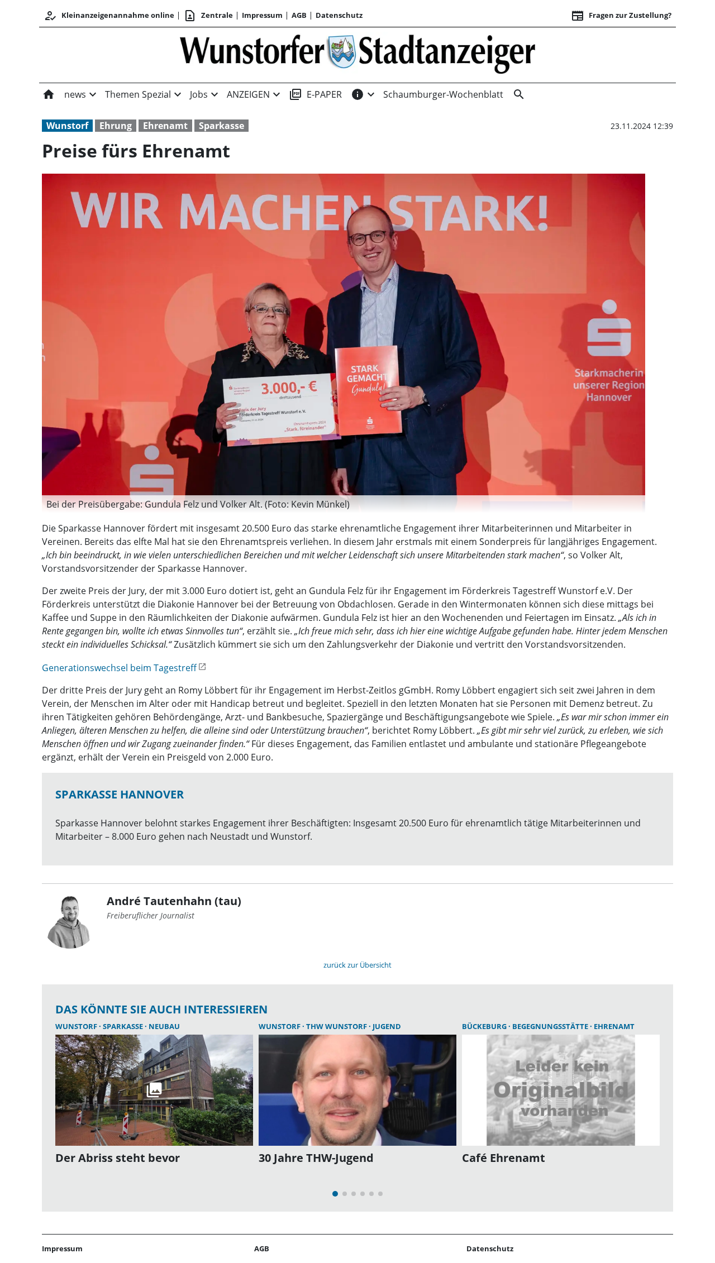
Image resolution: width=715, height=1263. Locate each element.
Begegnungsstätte (551, 1026)
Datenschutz (339, 15)
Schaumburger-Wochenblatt (443, 94)
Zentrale (208, 15)
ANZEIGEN (248, 94)
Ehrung (115, 125)
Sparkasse (221, 125)
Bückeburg (485, 1026)
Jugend (387, 1026)
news (75, 94)
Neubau (164, 1026)
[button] (343, 504)
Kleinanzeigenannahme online (109, 15)
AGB (299, 15)
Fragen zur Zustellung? (621, 15)
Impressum (262, 15)
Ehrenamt (165, 125)
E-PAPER (315, 94)
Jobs (199, 94)
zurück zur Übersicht (357, 965)
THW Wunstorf (337, 1026)
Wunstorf (67, 125)
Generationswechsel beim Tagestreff (119, 668)
